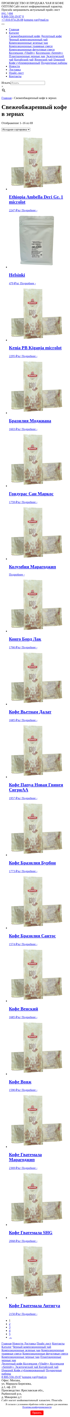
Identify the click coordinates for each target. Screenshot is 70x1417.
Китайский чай (24, 59)
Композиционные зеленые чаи (28, 42)
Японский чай (43, 59)
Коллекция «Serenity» (49, 52)
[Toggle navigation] (2, 24)
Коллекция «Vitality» (22, 52)
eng (11, 13)
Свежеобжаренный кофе (24, 36)
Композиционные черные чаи (20, 1356)
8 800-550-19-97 (11, 16)
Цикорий (59, 59)
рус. (4, 13)
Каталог (14, 32)
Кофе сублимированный (24, 62)
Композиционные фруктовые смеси (32, 49)
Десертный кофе (51, 36)
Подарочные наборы (54, 62)
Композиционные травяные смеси (31, 46)
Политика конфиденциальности (37, 1407)
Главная (14, 29)
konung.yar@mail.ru (36, 19)
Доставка (15, 69)
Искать (5, 82)
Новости (14, 66)
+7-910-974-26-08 (12, 19)
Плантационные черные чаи (27, 56)
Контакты (15, 76)
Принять (37, 1412)
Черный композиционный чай (28, 39)
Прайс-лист (16, 72)
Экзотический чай (27, 1367)
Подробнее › (29, 210)
